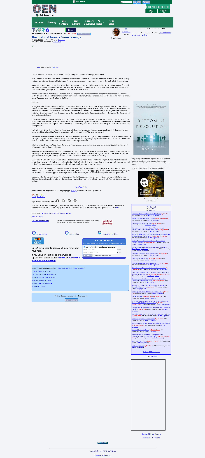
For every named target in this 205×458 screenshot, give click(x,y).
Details (53, 67)
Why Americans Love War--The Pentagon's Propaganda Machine (151, 323)
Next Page (79, 187)
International (52, 213)
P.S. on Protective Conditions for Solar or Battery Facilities (149, 268)
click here (154, 357)
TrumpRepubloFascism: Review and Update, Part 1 (147, 292)
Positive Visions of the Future (140, 330)
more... (118, 208)
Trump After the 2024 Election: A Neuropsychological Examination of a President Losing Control (147, 335)
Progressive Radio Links (151, 438)
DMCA (57, 67)
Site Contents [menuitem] (63, 22)
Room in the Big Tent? (138, 341)
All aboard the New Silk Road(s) (41, 280)
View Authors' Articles (109, 234)
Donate (61, 257)
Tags (68, 213)
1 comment (61, 40)
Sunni (63, 213)
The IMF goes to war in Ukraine (41, 271)
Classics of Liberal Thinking (151, 434)
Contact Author (41, 234)
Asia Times (57, 42)
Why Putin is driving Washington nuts (43, 277)
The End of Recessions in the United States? (145, 253)
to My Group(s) (37, 216)
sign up (74, 191)
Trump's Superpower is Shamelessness (143, 319)
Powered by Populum (102, 455)
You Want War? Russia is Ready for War (44, 274)
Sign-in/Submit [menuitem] (76, 22)
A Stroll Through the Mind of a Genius (143, 218)
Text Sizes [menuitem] (111, 22)
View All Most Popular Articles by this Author (71, 268)
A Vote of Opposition (138, 346)
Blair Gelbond (155, 330)
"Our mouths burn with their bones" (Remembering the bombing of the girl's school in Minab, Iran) (148, 228)
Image (38, 67)
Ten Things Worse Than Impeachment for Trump (146, 214)
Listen (71, 30)
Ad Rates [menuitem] (99, 22)
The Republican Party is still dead (142, 223)
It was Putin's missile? (38, 286)
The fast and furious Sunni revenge (56, 37)
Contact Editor (74, 234)
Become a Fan (126, 32)
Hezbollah (45, 213)
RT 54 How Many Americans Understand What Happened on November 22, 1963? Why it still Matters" (150, 302)
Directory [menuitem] (51, 22)
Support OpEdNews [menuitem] (88, 22)
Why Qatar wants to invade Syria (42, 283)
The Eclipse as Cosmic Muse (140, 258)
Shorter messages (137, 296)
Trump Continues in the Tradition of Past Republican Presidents (151, 314)
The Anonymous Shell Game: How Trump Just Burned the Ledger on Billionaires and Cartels (149, 279)
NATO (59, 213)
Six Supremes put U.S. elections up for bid (144, 263)
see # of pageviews (153, 215)
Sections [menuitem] (39, 22)
